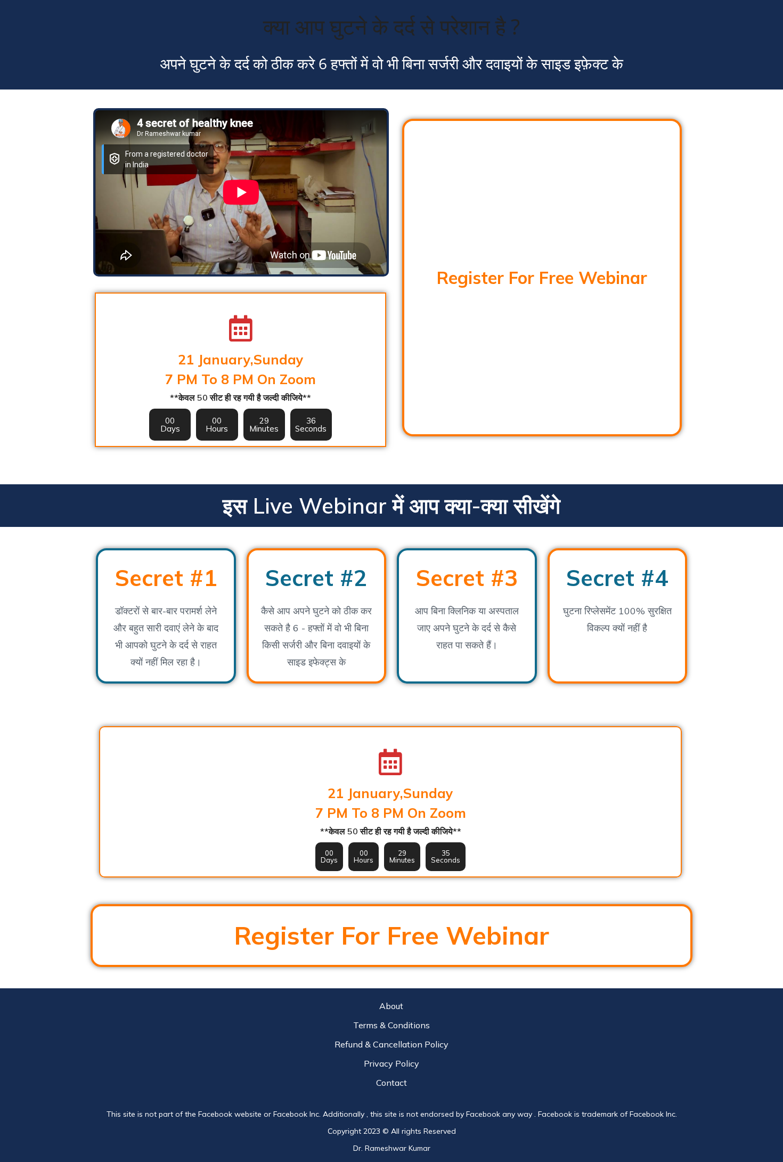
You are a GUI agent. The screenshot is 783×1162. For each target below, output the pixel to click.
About (391, 1006)
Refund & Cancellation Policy (391, 1044)
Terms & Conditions (391, 1025)
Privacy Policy (391, 1063)
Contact (391, 1082)
